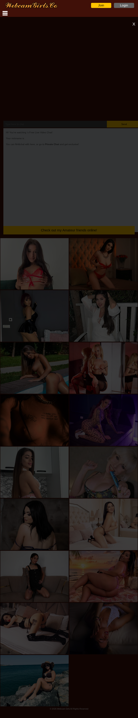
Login (124, 5)
